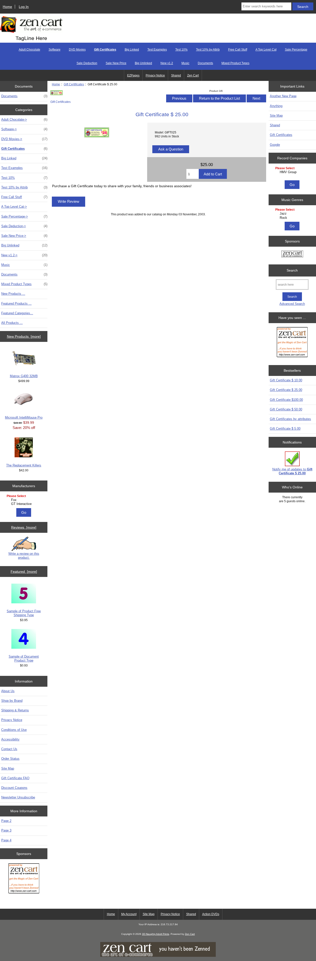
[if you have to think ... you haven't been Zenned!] (158, 955)
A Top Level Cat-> (14, 206)
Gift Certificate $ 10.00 (286, 380)
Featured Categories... (17, 313)
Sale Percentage (296, 49)
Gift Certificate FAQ (15, 778)
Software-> (24, 129)
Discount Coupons (14, 788)
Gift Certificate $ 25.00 (286, 390)
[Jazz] (293, 214)
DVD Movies (77, 49)
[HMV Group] (293, 172)
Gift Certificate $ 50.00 (286, 409)
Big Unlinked (143, 63)
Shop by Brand (11, 700)
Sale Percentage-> (24, 216)
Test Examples (157, 49)
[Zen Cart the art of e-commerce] (23, 879)
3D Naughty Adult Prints (155, 934)
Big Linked (132, 49)
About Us (8, 691)
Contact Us (9, 749)
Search (292, 270)
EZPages (133, 75)
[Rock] (293, 218)
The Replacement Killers (23, 465)
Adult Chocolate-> (24, 119)
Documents (205, 63)
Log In (24, 7)
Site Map (7, 768)
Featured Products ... (16, 303)
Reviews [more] (23, 527)
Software (54, 49)
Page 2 (6, 821)
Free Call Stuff (237, 49)
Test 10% (181, 49)
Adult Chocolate (29, 49)
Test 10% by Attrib (208, 49)
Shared (176, 75)
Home (7, 7)
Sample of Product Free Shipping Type (24, 613)
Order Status (10, 758)
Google (275, 145)
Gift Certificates (74, 84)
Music (185, 63)
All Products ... (12, 323)
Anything (276, 106)
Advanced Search (292, 304)
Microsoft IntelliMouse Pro (23, 417)
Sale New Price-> (24, 236)
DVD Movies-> (24, 139)
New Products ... (13, 294)
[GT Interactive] (24, 504)
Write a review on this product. (23, 555)
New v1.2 (166, 63)
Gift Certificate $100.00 (286, 400)
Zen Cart (193, 75)
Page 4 (6, 840)
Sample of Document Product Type (24, 658)
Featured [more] (24, 571)
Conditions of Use (14, 730)
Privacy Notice (155, 75)
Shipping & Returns (15, 710)
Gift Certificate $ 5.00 (285, 428)
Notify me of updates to (292, 471)
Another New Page (283, 96)
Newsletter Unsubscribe (18, 797)
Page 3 (6, 830)
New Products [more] (24, 336)
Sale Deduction (87, 63)
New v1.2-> (24, 255)
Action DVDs (210, 914)
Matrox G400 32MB (24, 376)
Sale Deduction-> (24, 226)
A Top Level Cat (266, 49)
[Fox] (24, 500)
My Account (129, 914)
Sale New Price (116, 63)
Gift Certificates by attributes (290, 419)
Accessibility (10, 739)
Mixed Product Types (235, 63)
